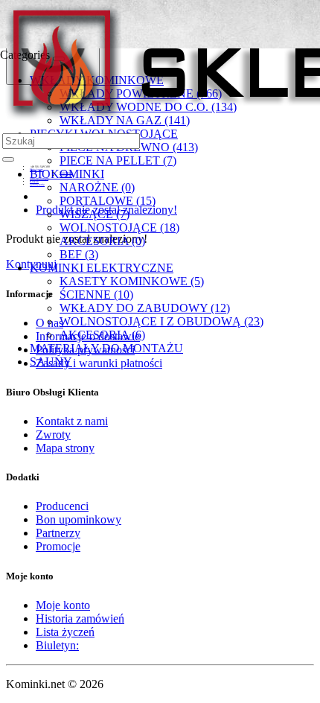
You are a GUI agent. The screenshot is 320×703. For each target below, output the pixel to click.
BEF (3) (79, 254)
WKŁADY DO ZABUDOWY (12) (145, 308)
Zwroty (53, 434)
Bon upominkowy (78, 519)
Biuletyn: (57, 645)
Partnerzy (58, 533)
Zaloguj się (66, 175)
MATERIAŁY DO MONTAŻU (106, 348)
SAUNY (51, 361)
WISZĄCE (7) (94, 214)
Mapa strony (65, 448)
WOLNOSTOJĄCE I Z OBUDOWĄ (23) (161, 321)
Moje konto (63, 605)
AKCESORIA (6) (102, 334)
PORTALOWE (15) (108, 200)
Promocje (58, 546)
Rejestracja (66, 172)
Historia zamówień (80, 618)
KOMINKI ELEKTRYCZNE (101, 267)
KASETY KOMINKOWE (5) (132, 281)
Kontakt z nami (72, 421)
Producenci (62, 506)
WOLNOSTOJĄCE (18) (119, 227)
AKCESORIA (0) (102, 241)
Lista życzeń (65, 632)
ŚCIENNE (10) (96, 294)
